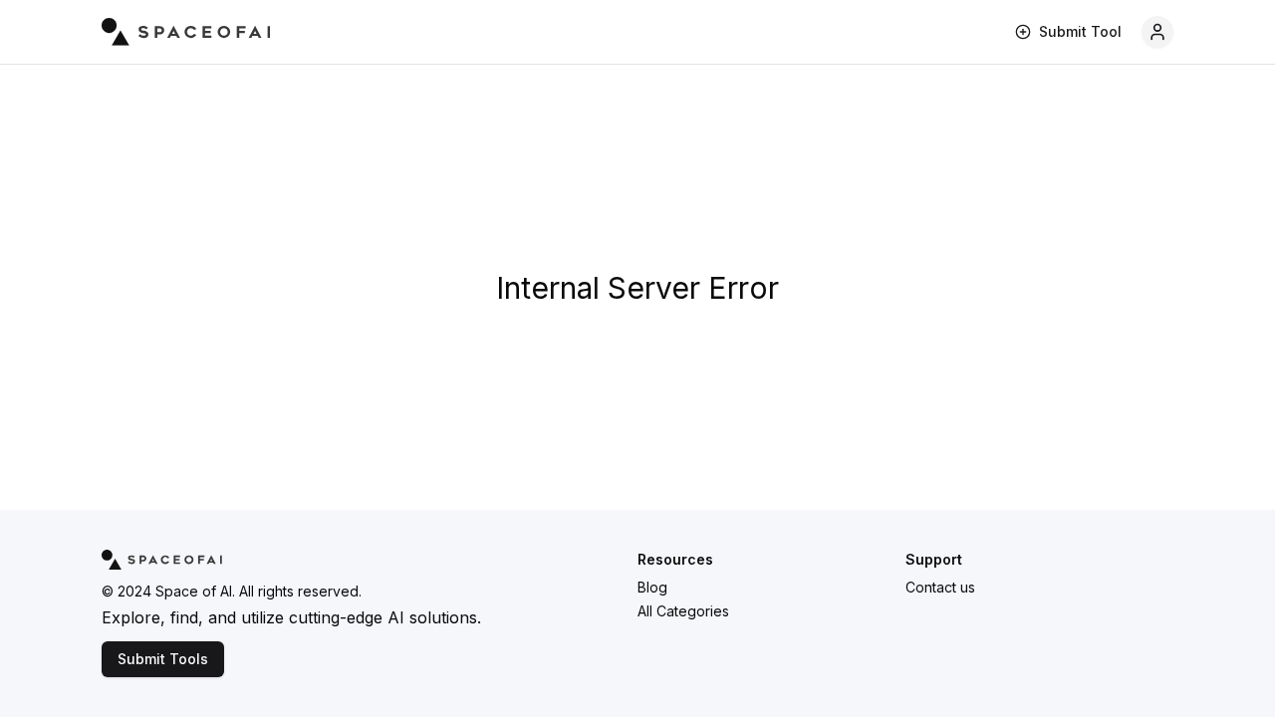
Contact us (940, 587)
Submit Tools (163, 658)
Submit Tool (1080, 31)
